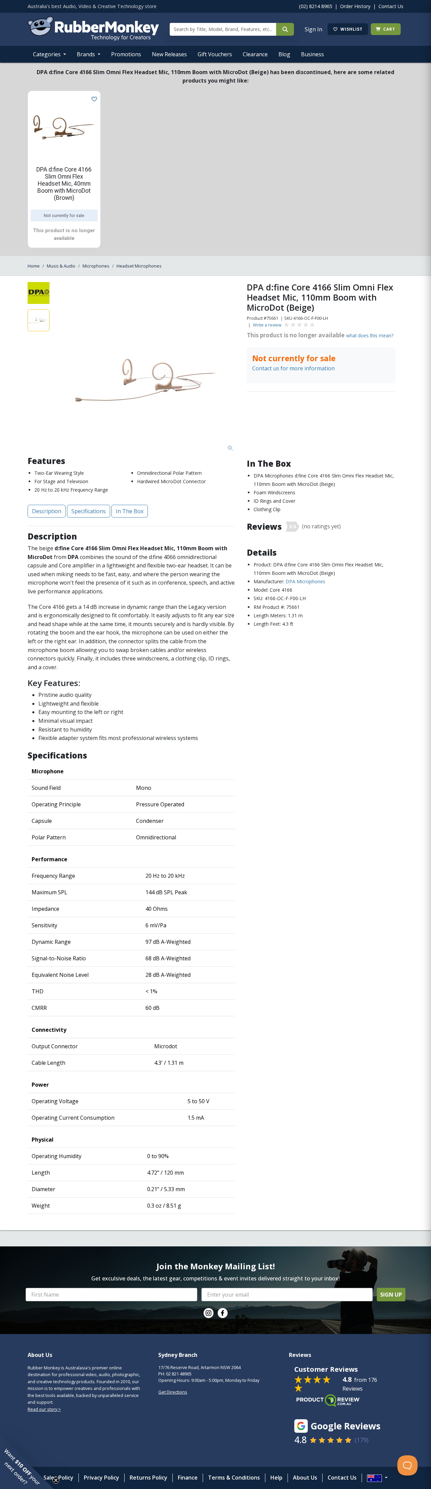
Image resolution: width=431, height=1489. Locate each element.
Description (46, 511)
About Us (305, 1477)
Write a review (267, 325)
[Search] (285, 29)
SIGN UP (391, 1294)
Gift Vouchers (215, 54)
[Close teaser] (56, 1480)
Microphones (95, 266)
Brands (86, 54)
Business (312, 54)
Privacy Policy (101, 1477)
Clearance (255, 54)
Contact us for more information (293, 368)
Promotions (126, 54)
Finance (188, 1477)
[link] (208, 1313)
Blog (284, 54)
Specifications (88, 511)
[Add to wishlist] (93, 98)
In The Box (129, 511)
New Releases (169, 54)
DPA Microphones (305, 581)
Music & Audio (61, 266)
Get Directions (172, 1392)
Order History (355, 6)
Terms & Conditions (234, 1477)
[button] (27, 1462)
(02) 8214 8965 (315, 6)
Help (276, 1477)
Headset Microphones (139, 266)
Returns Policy (148, 1477)
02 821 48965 (179, 1374)
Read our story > (44, 1409)
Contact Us (390, 6)
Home (34, 266)
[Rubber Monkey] (93, 38)
